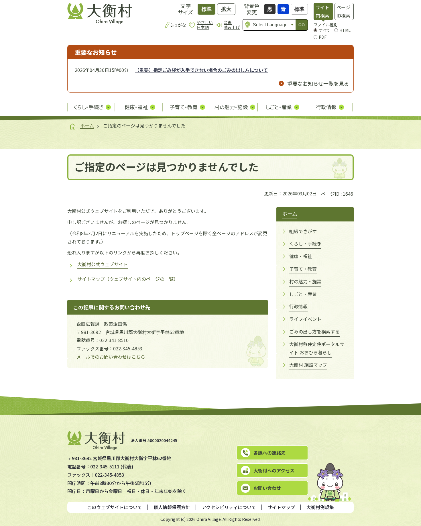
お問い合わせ (267, 487)
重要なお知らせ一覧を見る (318, 83)
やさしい (205, 24)
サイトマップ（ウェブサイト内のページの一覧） (127, 278)
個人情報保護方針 (172, 507)
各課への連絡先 (269, 452)
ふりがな (178, 25)
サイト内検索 (322, 11)
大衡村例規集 (320, 507)
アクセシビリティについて (229, 507)
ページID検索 (343, 11)
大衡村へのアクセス (273, 470)
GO (301, 25)
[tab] (323, 11)
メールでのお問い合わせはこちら (110, 356)
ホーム (87, 125)
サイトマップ (281, 507)
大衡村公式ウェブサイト (102, 264)
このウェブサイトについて (114, 507)
